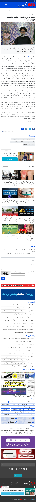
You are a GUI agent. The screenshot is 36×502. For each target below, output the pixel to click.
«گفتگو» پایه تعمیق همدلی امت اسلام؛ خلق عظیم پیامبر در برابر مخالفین (17, 311)
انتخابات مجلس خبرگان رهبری (17, 142)
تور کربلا (32, 404)
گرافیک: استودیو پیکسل (16, 499)
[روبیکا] (17, 469)
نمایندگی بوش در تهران (29, 412)
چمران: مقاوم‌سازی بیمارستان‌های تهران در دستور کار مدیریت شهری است (17, 308)
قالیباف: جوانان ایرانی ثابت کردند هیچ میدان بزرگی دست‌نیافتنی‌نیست (18, 357)
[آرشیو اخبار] (12, 469)
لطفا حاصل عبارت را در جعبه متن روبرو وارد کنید (24, 272)
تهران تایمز (19, 414)
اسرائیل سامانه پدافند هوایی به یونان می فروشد (23, 314)
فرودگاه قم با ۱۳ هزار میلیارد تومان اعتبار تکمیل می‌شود (21, 434)
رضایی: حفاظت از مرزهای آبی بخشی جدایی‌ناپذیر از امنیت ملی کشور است (17, 363)
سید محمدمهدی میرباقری (28, 139)
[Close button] (35, 487)
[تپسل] (2, 151)
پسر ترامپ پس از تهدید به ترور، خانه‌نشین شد (23, 345)
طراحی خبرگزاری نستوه (28, 499)
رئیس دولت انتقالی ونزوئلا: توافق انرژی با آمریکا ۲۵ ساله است (20, 323)
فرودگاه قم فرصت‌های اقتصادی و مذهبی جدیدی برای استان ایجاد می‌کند (17, 432)
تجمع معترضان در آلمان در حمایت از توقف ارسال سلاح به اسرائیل (19, 326)
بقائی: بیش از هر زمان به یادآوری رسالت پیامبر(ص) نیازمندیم (20, 305)
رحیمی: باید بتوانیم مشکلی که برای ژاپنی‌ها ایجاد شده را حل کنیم (19, 348)
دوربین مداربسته (5, 404)
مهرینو (30, 414)
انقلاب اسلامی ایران (30, 142)
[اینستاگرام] (22, 469)
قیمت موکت (4, 402)
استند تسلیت (24, 404)
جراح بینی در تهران (30, 402)
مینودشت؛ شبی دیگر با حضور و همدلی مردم (23, 332)
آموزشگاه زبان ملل (19, 412)
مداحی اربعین (16, 404)
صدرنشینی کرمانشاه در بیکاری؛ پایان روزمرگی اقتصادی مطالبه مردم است (18, 338)
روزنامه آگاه (6, 414)
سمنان (29, 11)
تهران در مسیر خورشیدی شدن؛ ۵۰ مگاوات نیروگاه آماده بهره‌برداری (19, 320)
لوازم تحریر (22, 402)
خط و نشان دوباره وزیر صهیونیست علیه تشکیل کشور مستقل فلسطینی (18, 329)
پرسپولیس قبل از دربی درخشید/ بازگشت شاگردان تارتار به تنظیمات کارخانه (17, 360)
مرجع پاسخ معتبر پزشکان (28, 407)
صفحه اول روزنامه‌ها (29, 370)
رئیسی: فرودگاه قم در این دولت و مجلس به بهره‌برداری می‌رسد (20, 429)
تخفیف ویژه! (12, 494)
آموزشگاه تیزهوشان (17, 409)
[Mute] (22, 160)
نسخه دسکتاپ (18, 475)
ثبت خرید (9, 159)
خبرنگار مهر (28, 57)
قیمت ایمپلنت (5, 407)
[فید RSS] (14, 469)
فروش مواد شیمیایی (15, 407)
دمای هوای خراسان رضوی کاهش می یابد (24, 341)
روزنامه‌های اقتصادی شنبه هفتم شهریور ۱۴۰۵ (23, 396)
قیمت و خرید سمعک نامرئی (7, 412)
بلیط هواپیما (5, 409)
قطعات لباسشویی (29, 409)
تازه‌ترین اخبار (31, 302)
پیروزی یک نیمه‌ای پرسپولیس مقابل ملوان (24, 351)
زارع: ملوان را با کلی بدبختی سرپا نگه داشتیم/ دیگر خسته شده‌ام (19, 366)
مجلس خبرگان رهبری (16, 139)
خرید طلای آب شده (13, 402)
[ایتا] (9, 469)
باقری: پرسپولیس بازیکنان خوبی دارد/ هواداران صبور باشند (21, 354)
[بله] (24, 469)
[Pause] (20, 160)
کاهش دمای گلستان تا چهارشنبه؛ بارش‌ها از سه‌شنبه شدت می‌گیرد (19, 317)
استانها (33, 11)
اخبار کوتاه (32, 426)
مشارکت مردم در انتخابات (28, 144)
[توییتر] (19, 469)
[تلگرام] (27, 469)
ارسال (3, 278)
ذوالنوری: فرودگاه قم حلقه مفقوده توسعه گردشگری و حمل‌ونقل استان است (17, 430)
